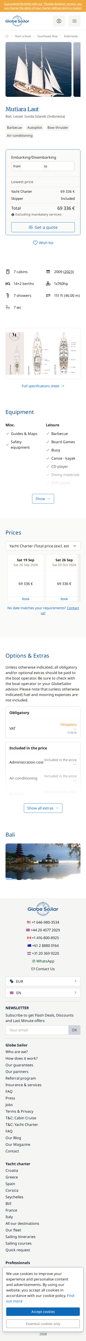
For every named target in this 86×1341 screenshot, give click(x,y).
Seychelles (14, 1196)
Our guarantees (19, 1064)
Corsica (12, 1190)
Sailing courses (19, 1243)
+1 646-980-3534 (45, 922)
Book (25, 599)
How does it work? (22, 1058)
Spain (10, 1183)
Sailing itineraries (21, 1236)
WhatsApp (45, 961)
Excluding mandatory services (37, 214)
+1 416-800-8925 (45, 937)
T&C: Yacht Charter (22, 1124)
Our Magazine (18, 1144)
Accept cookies (43, 1311)
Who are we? (17, 1051)
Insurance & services (24, 1084)
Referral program (21, 1078)
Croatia (12, 1170)
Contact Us (45, 968)
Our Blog (13, 1137)
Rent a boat (23, 36)
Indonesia (71, 36)
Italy (9, 1216)
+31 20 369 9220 (45, 953)
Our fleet (13, 1230)
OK (74, 1030)
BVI (8, 1203)
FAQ (9, 1091)
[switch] (43, 243)
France (11, 1210)
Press (10, 1098)
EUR (19, 981)
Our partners (17, 1071)
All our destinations (22, 1223)
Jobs (9, 1104)
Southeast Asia (47, 36)
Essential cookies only (43, 1323)
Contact (12, 1151)
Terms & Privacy (19, 1111)
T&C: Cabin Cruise (21, 1117)
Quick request (18, 1249)
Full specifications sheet (40, 386)
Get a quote (46, 227)
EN (18, 992)
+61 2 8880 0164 (45, 945)
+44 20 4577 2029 (45, 930)
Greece (12, 1177)
